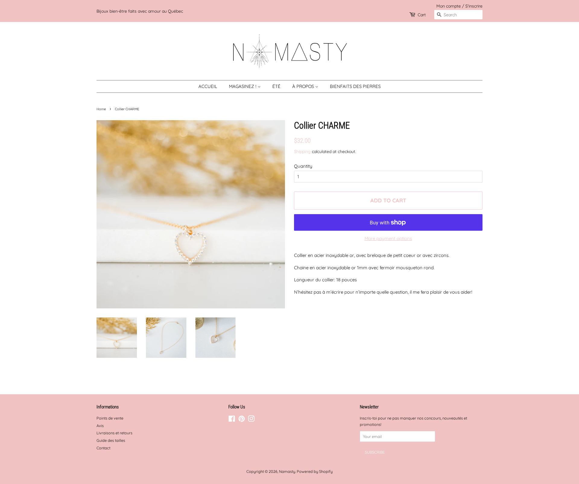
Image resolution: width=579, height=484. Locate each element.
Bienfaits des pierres (355, 86)
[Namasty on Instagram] (251, 419)
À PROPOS (303, 86)
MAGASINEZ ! (243, 86)
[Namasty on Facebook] (231, 419)
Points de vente (109, 418)
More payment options (388, 238)
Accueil (207, 86)
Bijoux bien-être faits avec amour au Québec (139, 11)
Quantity (303, 166)
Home (101, 109)
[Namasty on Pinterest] (241, 419)
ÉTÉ (276, 86)
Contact (103, 447)
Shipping (302, 151)
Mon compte (448, 5)
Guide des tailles (110, 440)
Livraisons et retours (114, 432)
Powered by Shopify (315, 471)
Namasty (287, 471)
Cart (422, 14)
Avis (100, 425)
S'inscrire (473, 5)
